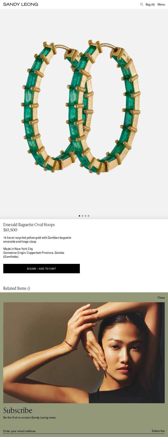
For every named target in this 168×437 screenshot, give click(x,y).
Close (161, 298)
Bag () (150, 4)
